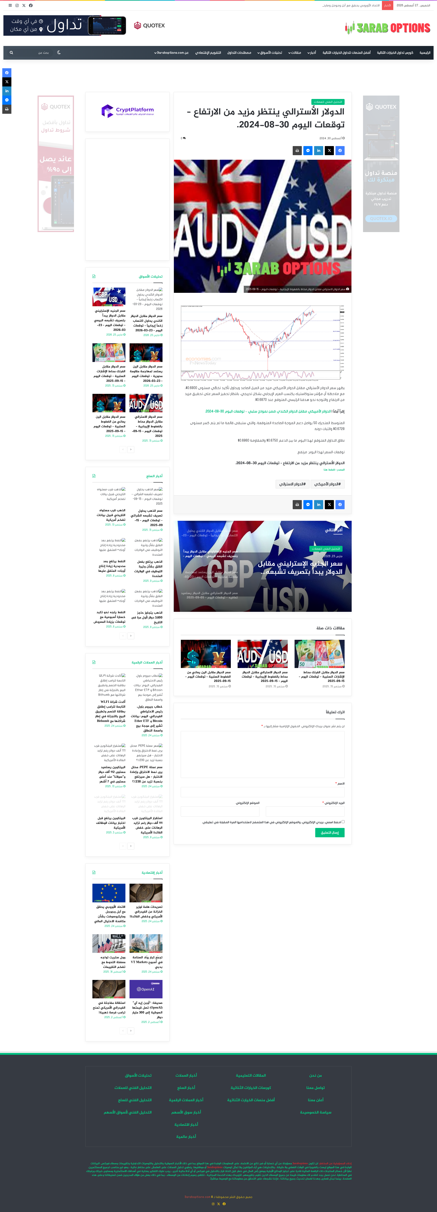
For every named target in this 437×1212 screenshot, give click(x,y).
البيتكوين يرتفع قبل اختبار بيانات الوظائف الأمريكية (110, 823)
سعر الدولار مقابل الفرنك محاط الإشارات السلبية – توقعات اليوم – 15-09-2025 (322, 677)
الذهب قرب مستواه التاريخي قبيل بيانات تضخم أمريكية (111, 515)
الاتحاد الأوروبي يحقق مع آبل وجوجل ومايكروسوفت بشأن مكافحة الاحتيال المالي (327, 5)
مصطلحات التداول (239, 52)
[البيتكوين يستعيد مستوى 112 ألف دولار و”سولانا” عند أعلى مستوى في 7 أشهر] (108, 753)
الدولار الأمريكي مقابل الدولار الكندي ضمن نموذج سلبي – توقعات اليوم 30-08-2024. (268, 411)
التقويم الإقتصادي (208, 52)
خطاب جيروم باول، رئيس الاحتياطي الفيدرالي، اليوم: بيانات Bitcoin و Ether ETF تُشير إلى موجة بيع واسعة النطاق (147, 718)
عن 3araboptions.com (173, 52)
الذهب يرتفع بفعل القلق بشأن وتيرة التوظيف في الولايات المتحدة (148, 569)
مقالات (296, 52)
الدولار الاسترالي (291, 484)
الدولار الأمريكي (326, 484)
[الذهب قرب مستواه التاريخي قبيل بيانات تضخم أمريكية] (108, 496)
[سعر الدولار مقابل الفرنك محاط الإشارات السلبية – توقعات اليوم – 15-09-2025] (320, 654)
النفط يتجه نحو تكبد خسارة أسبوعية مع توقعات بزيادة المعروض (109, 617)
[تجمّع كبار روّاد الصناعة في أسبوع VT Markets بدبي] (146, 943)
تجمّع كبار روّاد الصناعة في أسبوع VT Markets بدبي (147, 962)
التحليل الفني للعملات (328, 102)
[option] (263, 566)
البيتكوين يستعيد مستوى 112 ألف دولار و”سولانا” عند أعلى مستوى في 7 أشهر (111, 774)
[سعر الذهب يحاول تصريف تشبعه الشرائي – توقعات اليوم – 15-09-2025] (146, 496)
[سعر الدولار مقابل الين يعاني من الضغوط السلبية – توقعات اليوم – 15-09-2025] (206, 654)
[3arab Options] (388, 28)
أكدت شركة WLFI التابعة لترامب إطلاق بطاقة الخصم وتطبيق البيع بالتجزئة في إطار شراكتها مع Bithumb (110, 711)
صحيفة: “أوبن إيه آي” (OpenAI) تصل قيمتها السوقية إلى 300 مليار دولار (147, 1010)
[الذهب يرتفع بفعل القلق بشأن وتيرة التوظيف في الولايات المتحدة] (146, 547)
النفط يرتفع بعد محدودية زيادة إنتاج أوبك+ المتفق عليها (111, 566)
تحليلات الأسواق (271, 52)
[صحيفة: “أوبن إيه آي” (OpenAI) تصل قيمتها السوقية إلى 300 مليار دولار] (146, 989)
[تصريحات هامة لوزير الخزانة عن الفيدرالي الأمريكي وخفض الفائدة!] (146, 893)
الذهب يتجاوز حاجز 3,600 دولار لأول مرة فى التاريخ (147, 617)
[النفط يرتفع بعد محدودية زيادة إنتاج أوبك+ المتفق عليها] (108, 547)
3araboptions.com (197, 1197)
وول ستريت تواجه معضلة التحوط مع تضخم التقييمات (112, 962)
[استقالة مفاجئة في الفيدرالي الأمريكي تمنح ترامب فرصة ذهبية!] (108, 989)
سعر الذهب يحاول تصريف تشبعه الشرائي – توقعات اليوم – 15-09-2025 (147, 518)
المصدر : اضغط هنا (334, 470)
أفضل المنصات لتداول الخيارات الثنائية (347, 52)
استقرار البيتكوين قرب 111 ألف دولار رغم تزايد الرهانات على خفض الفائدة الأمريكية (147, 825)
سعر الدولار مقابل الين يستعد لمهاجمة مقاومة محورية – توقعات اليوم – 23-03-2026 (300, 568)
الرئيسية (425, 52)
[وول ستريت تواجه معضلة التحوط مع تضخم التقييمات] (108, 943)
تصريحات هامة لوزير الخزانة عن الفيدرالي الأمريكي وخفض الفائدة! (146, 911)
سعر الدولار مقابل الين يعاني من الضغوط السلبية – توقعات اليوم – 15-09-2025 (208, 677)
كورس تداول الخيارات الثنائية (395, 52)
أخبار (313, 52)
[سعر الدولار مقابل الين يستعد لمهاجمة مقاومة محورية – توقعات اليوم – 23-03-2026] (146, 352)
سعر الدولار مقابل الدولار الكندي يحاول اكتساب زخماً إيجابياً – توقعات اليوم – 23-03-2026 (147, 323)
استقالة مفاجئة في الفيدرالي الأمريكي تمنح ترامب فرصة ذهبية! (109, 1007)
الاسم (340, 783)
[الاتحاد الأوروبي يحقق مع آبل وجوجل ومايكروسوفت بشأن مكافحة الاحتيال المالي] (108, 893)
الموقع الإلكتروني (247, 803)
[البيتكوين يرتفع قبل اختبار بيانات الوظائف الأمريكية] (108, 804)
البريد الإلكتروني (334, 803)
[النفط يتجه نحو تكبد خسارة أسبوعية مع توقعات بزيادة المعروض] (108, 598)
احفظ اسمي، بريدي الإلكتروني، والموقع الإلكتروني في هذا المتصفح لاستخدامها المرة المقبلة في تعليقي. (271, 822)
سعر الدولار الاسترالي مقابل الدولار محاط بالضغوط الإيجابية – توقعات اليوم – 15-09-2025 (265, 677)
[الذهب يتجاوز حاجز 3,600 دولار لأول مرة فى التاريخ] (146, 598)
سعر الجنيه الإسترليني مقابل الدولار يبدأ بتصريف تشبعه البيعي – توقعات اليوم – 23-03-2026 (109, 320)
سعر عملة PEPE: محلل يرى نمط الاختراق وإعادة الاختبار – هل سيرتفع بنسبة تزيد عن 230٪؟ (146, 774)
